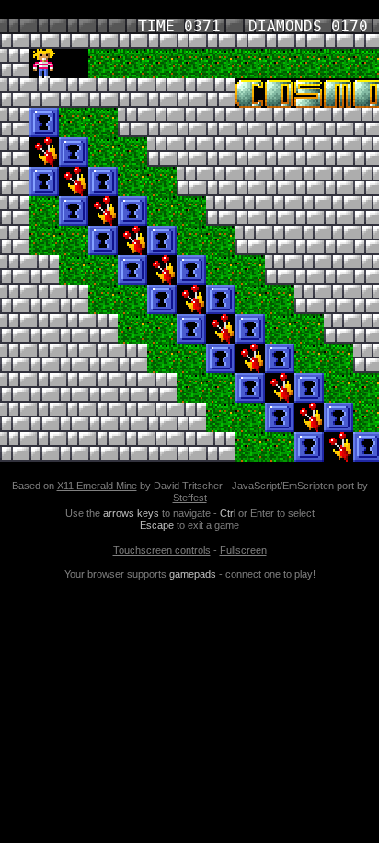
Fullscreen (243, 550)
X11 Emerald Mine (97, 485)
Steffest (190, 497)
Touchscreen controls (162, 550)
